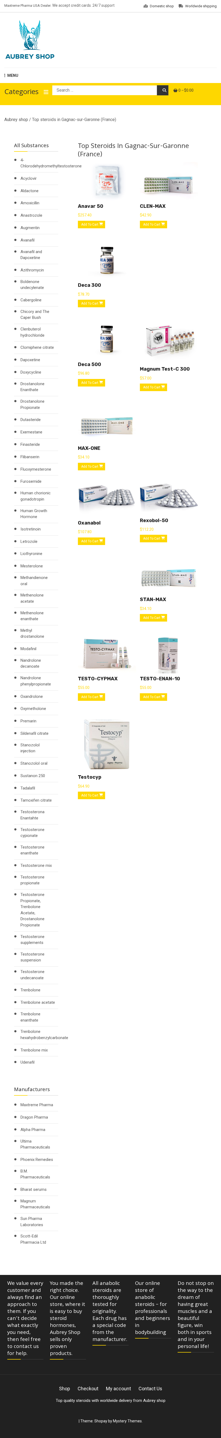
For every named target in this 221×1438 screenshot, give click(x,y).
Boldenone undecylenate (32, 284)
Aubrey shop (16, 119)
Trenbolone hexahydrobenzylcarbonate (44, 1034)
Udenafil (27, 1062)
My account (118, 1388)
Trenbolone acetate (37, 1002)
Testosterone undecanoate (32, 974)
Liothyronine (31, 553)
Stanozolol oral (33, 763)
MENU (12, 75)
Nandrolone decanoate (30, 663)
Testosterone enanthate (32, 850)
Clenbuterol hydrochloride (32, 332)
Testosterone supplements (32, 939)
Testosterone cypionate (32, 832)
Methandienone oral (34, 580)
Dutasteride (30, 419)
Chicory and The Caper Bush (34, 314)
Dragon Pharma (34, 1117)
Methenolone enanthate (32, 616)
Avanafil (27, 240)
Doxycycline (30, 372)
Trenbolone (30, 990)
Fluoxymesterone (35, 469)
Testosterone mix (36, 865)
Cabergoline (31, 300)
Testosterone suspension (32, 957)
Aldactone (29, 190)
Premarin (28, 721)
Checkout (88, 1388)
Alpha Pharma (32, 1129)
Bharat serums (33, 1189)
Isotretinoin (30, 529)
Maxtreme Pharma (36, 1104)
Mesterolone (31, 566)
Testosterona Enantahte (32, 814)
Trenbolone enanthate (30, 1017)
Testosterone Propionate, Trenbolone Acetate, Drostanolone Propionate (32, 909)
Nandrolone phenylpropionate (35, 681)
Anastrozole (31, 215)
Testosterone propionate (32, 880)
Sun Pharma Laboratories (31, 1221)
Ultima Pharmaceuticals (35, 1144)
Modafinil (28, 648)
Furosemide (31, 481)
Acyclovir (28, 178)
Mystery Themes (127, 1421)
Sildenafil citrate (34, 733)
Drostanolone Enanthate (32, 386)
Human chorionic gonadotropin (35, 496)
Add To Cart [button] (89, 224)
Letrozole (28, 541)
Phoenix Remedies (36, 1159)
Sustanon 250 (32, 775)
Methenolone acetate (32, 598)
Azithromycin (32, 270)
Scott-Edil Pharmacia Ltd (33, 1239)
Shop (64, 1388)
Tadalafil (27, 788)
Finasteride (30, 444)
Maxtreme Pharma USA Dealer (27, 6)
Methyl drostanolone (32, 633)
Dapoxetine (30, 359)
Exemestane (31, 432)
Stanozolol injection (30, 748)
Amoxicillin (29, 203)
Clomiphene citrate (37, 347)
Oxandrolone (31, 696)
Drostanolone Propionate (32, 404)
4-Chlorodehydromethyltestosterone (51, 163)
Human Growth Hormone (33, 513)
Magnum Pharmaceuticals (35, 1204)
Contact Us (150, 1388)
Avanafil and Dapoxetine (31, 254)
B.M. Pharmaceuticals (35, 1174)
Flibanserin (29, 456)
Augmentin (30, 227)
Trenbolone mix (34, 1050)
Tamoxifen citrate (36, 800)
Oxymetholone (33, 708)
